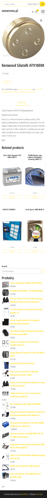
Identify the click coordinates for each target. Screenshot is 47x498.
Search (4, 266)
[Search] (43, 271)
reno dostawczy (23, 92)
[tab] (23, 102)
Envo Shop (39, 494)
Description (21, 102)
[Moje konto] (32, 12)
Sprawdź (6, 82)
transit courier (32, 92)
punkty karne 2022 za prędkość (10, 92)
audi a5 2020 (38, 89)
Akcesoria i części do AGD (25, 89)
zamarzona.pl (10, 10)
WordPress (25, 494)
